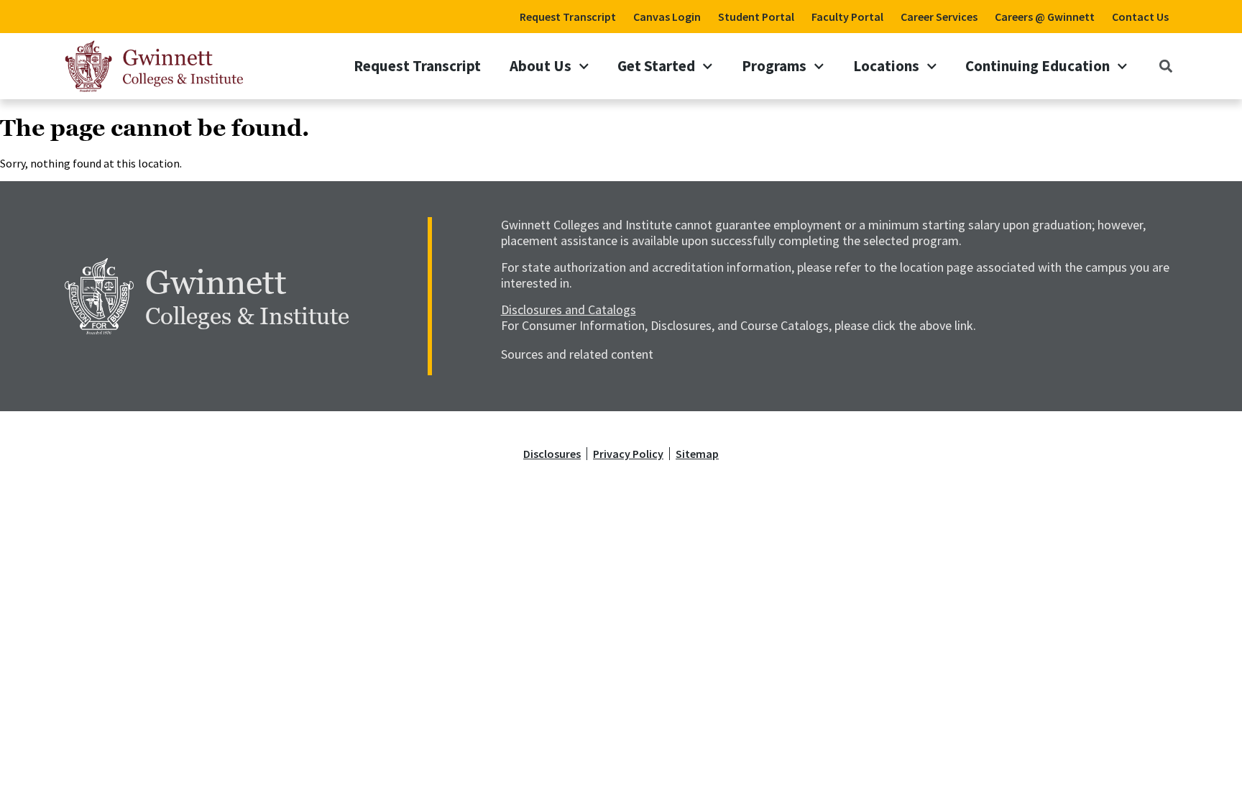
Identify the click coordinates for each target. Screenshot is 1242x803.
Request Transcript (568, 16)
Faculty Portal (847, 16)
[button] (1165, 66)
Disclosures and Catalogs (568, 309)
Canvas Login (667, 16)
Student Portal (756, 16)
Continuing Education (1037, 65)
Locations (886, 65)
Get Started (656, 65)
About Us (540, 65)
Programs (774, 65)
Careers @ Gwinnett (1045, 16)
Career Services (939, 16)
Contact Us (1140, 16)
